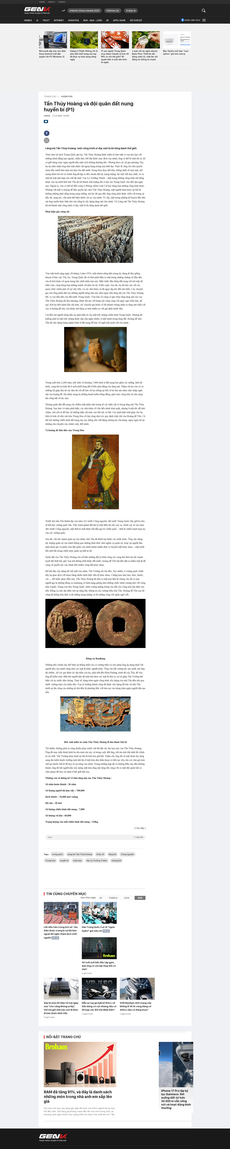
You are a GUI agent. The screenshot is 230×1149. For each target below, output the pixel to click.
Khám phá (73, 20)
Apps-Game (119, 20)
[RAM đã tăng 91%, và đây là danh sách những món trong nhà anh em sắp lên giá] (80, 1064)
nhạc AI (131, 10)
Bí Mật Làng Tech (192, 20)
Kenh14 (51, 2)
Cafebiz (61, 2)
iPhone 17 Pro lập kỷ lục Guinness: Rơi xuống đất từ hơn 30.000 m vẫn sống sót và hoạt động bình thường (176, 1099)
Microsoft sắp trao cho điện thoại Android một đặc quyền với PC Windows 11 (52, 54)
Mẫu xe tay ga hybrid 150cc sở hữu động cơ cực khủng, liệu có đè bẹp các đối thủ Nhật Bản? (99, 1006)
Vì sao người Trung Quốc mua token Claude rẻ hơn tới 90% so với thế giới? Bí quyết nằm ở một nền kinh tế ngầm (115, 56)
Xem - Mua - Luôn (92, 20)
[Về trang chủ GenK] (37, 10)
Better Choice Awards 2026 (85, 10)
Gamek (42, 2)
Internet (59, 20)
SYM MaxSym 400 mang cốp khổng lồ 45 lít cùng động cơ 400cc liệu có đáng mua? (135, 1006)
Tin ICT (46, 20)
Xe (107, 20)
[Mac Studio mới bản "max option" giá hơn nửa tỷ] (177, 39)
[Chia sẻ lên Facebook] (46, 133)
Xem (140, 897)
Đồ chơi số (136, 20)
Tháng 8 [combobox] (113, 897)
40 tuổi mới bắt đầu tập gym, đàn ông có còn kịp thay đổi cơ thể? (99, 966)
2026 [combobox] (126, 897)
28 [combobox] (100, 897)
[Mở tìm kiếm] (204, 11)
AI (37, 20)
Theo (95, 837)
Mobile (28, 20)
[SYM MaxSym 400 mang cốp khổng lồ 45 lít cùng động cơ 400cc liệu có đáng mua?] (137, 989)
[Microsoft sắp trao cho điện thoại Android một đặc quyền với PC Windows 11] (53, 39)
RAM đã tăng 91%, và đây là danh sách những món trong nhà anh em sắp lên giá (78, 1096)
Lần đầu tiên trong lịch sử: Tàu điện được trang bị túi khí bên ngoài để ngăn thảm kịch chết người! (61, 932)
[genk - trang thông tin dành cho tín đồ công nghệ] (53, 1137)
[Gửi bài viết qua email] (46, 122)
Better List (113, 10)
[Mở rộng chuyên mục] (204, 20)
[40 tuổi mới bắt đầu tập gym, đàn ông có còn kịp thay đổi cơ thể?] (99, 948)
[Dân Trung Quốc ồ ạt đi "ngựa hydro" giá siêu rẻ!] (99, 913)
